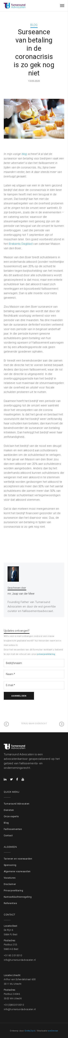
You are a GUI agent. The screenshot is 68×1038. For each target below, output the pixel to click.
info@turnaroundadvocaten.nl (20, 960)
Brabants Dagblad (20, 243)
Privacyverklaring (13, 890)
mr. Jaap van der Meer (21, 593)
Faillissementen (13, 829)
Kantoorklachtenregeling (18, 897)
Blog (34, 24)
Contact (8, 835)
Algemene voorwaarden (17, 871)
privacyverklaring (46, 654)
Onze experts (11, 816)
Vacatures (9, 878)
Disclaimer (10, 884)
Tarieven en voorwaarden (18, 858)
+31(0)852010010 (14, 1005)
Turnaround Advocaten (16, 803)
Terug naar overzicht (34, 723)
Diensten (9, 810)
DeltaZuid (30, 1031)
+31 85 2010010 (13, 955)
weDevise (53, 1031)
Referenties (10, 903)
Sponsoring (10, 865)
